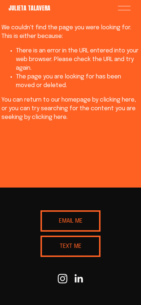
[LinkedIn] (78, 279)
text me (70, 246)
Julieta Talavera (29, 8)
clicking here (117, 100)
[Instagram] (62, 279)
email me (70, 221)
